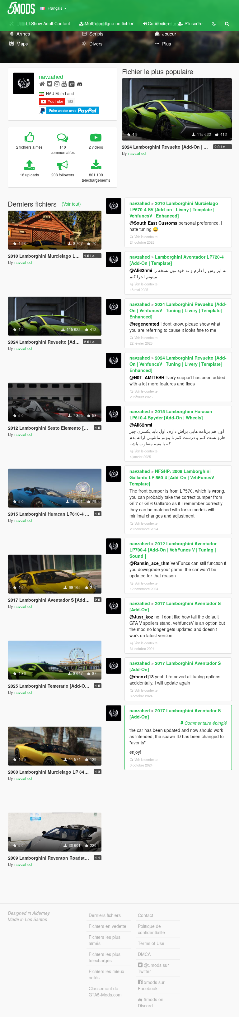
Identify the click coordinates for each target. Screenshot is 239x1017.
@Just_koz (141, 617)
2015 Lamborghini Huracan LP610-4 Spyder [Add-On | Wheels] (170, 414)
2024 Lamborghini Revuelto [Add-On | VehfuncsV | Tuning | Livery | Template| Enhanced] (178, 310)
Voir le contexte (145, 236)
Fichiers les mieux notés (106, 974)
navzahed (51, 76)
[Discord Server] (79, 83)
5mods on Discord (150, 1002)
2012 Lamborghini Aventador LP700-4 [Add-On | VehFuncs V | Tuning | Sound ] (173, 549)
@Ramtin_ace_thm (149, 563)
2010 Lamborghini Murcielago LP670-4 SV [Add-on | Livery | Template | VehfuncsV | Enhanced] (173, 209)
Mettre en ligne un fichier (108, 23)
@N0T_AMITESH (146, 377)
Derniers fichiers (105, 915)
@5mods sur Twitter (153, 968)
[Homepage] (42, 83)
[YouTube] (64, 83)
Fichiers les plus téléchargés (104, 957)
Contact (145, 915)
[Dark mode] (213, 23)
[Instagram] (57, 83)
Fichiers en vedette (107, 926)
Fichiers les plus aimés (104, 940)
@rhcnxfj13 (141, 676)
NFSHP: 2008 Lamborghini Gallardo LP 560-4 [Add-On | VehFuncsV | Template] (173, 477)
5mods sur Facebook (151, 985)
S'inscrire (193, 23)
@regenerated (144, 324)
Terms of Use (151, 943)
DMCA (144, 954)
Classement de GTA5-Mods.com (105, 991)
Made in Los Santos (27, 919)
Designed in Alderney (29, 913)
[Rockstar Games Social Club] (71, 83)
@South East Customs (153, 223)
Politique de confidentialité (151, 929)
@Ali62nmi (140, 270)
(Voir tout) (71, 204)
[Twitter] (50, 83)
